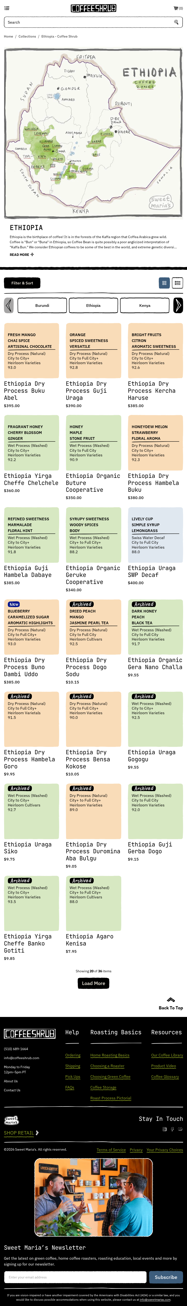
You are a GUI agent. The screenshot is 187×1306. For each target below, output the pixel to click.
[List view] (177, 283)
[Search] (176, 22)
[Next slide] (178, 305)
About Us (11, 1081)
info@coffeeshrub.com (21, 1058)
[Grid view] (164, 283)
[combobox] (93, 22)
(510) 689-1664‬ (16, 1049)
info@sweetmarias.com (155, 1299)
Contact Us (12, 1090)
